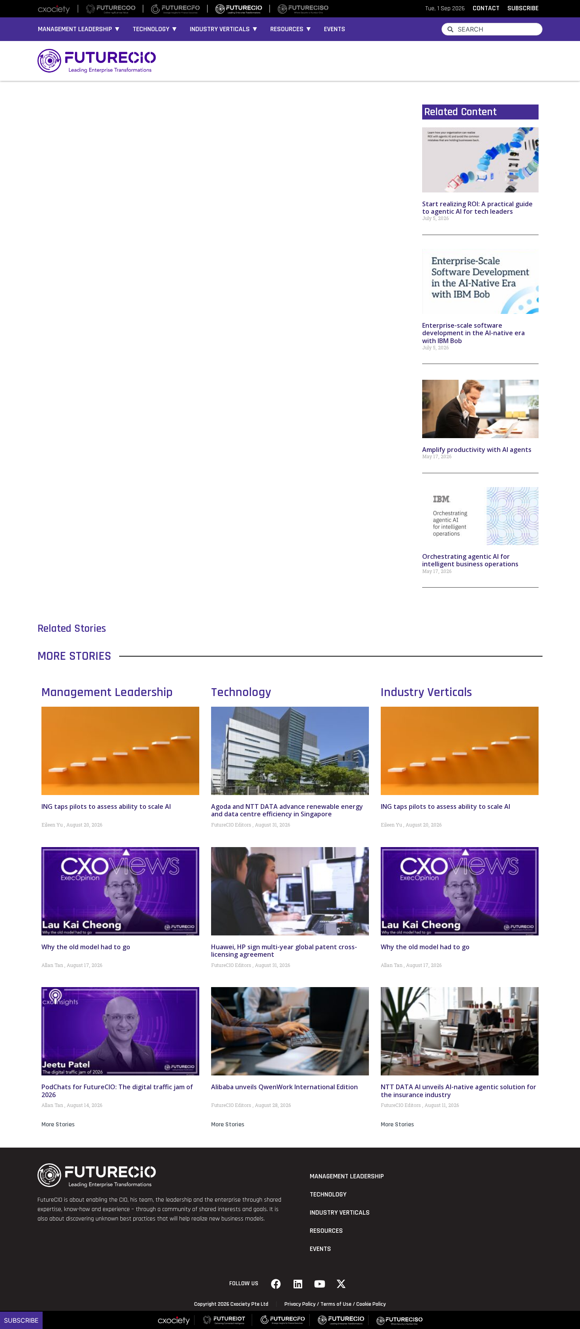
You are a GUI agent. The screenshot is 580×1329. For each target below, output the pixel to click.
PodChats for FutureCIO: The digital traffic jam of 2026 (117, 1091)
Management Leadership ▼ (79, 29)
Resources (326, 1230)
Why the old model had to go (85, 947)
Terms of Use (336, 1304)
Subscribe (21, 1320)
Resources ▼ (291, 29)
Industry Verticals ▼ (224, 29)
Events (334, 29)
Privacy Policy (300, 1304)
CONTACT (486, 8)
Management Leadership (107, 692)
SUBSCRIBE (523, 8)
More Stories (58, 1124)
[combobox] (492, 29)
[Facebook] (276, 1284)
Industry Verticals (426, 692)
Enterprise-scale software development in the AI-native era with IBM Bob (473, 333)
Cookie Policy (371, 1304)
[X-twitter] (341, 1284)
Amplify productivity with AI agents (476, 449)
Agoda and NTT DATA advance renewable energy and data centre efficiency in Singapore (287, 810)
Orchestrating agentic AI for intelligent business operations (470, 560)
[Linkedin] (298, 1284)
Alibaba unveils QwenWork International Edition (284, 1087)
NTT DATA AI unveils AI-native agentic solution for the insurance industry (458, 1091)
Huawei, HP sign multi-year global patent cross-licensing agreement (284, 951)
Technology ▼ (155, 29)
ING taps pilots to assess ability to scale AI (106, 806)
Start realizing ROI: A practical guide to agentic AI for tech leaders (477, 208)
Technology (241, 692)
